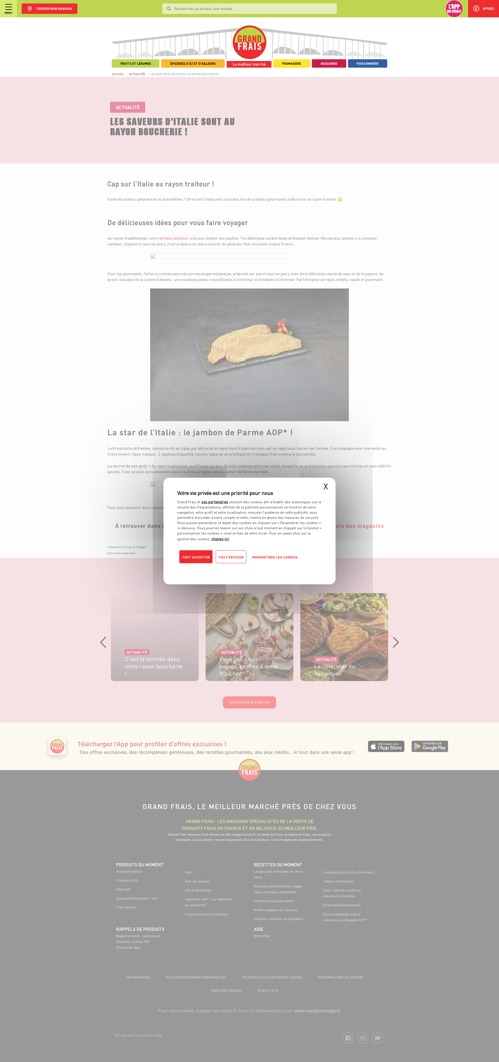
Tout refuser (231, 557)
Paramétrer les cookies (275, 557)
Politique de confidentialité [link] (216, 568)
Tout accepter (196, 557)
